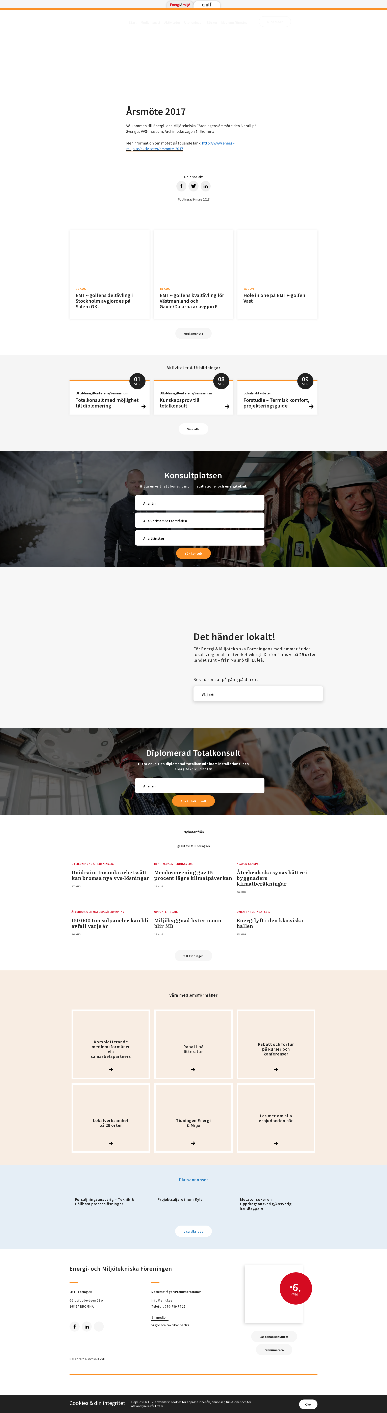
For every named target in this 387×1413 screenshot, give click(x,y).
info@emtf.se (161, 1300)
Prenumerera (274, 1350)
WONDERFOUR (96, 1358)
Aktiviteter (172, 22)
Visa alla (193, 429)
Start (133, 22)
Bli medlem (160, 1317)
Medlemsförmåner (235, 22)
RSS (99, 1327)
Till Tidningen (193, 956)
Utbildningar (193, 22)
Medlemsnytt (150, 22)
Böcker (212, 22)
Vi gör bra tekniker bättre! (170, 1325)
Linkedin (87, 1327)
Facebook (75, 1327)
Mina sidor (275, 22)
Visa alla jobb (194, 1231)
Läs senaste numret (274, 1337)
